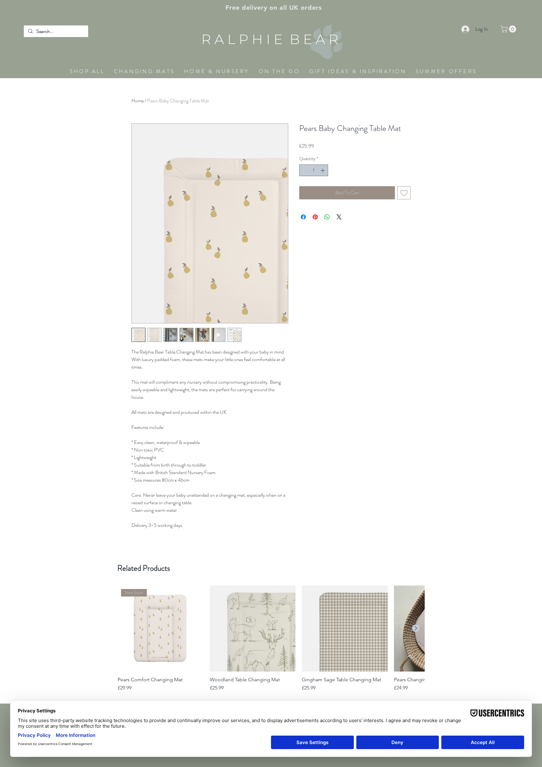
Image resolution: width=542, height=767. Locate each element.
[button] (509, 29)
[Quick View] (253, 629)
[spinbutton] (313, 170)
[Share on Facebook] (303, 217)
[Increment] (323, 170)
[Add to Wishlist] (404, 192)
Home (137, 100)
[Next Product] (416, 628)
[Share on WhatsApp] (327, 217)
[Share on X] (339, 217)
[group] (271, 641)
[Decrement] (304, 170)
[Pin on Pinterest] (315, 217)
